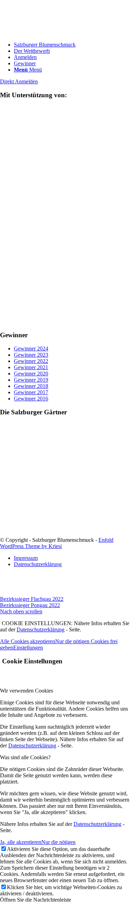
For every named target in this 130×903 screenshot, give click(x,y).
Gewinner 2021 (31, 367)
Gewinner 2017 (31, 392)
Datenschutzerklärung (40, 629)
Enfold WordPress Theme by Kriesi (56, 543)
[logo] (52, 33)
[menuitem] (72, 45)
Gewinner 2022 (31, 361)
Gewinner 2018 (31, 386)
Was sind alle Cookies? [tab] (25, 757)
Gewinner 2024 (31, 348)
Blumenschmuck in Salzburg (31, 515)
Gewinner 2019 (31, 380)
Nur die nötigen (58, 842)
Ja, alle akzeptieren (20, 842)
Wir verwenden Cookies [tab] (26, 691)
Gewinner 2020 (31, 373)
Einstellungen (28, 648)
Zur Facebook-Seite (21, 534)
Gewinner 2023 (31, 355)
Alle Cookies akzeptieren (27, 641)
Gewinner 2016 (31, 398)
